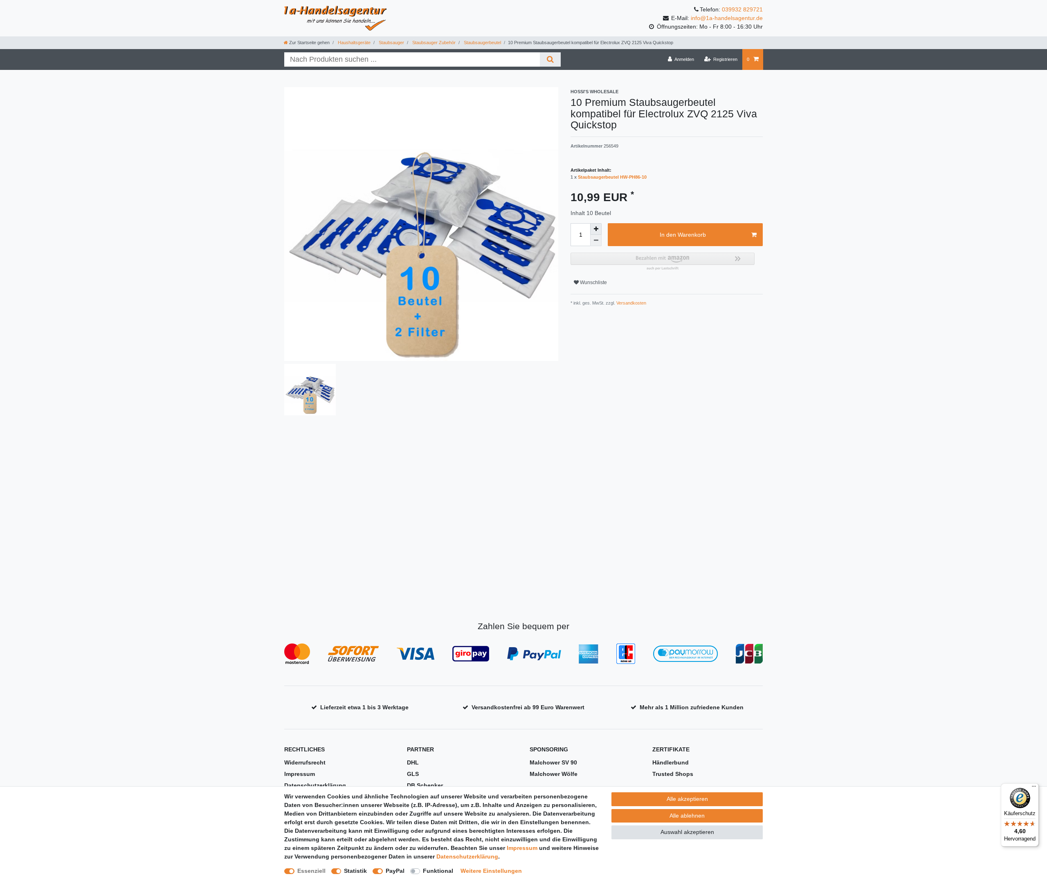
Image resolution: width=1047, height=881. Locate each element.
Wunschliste (593, 282)
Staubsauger (390, 42)
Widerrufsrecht (305, 762)
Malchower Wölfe (553, 774)
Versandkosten (630, 302)
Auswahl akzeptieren (687, 832)
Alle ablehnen (687, 815)
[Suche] (550, 59)
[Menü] (1034, 788)
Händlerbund (670, 762)
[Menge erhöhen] (596, 229)
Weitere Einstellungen (491, 871)
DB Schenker (425, 785)
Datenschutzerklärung (315, 785)
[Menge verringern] (596, 240)
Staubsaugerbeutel (482, 42)
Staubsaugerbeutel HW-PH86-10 (612, 177)
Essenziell (311, 871)
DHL (413, 762)
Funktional (438, 871)
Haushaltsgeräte (354, 42)
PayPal (395, 871)
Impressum (299, 774)
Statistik (355, 871)
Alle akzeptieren (687, 799)
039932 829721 (742, 9)
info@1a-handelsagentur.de (727, 18)
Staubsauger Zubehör (433, 42)
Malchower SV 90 (553, 762)
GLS (413, 774)
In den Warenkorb (683, 234)
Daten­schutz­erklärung (467, 856)
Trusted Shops (672, 774)
